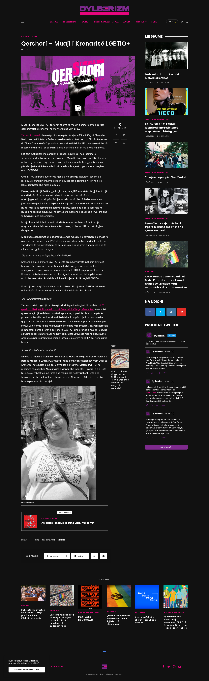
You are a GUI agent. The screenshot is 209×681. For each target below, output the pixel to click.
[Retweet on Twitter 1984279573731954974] (152, 405)
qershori (61, 540)
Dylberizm (157, 351)
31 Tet (167, 381)
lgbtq (37, 540)
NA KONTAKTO (57, 667)
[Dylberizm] (104, 10)
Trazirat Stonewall (30, 135)
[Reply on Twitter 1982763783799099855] (147, 438)
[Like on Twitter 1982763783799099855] (158, 438)
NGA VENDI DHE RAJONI (88, 613)
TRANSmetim (141, 613)
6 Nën (167, 351)
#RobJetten (151, 392)
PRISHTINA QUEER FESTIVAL (157, 119)
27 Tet (167, 413)
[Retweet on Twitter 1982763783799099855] (152, 438)
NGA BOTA (149, 272)
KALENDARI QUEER (29, 36)
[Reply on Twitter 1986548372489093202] (147, 373)
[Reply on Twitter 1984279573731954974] (147, 405)
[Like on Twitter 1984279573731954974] (158, 405)
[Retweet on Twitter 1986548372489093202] (152, 373)
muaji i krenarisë (48, 540)
